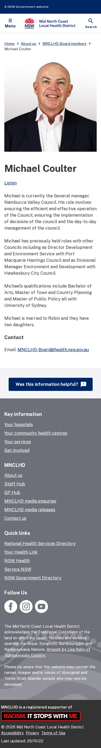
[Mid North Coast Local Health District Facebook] (11, 611)
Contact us (15, 518)
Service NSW (17, 569)
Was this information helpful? (51, 384)
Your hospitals (18, 424)
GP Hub (12, 492)
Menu (10, 26)
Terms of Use (53, 733)
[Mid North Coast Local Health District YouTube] (41, 611)
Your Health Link (20, 552)
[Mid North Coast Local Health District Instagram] (26, 611)
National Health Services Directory (40, 543)
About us (13, 475)
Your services (17, 441)
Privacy (32, 733)
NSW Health (17, 560)
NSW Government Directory (32, 577)
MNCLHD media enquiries (30, 501)
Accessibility (12, 733)
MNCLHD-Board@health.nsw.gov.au (53, 349)
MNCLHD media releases (29, 509)
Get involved (16, 450)
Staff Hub (14, 483)
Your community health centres (35, 433)
